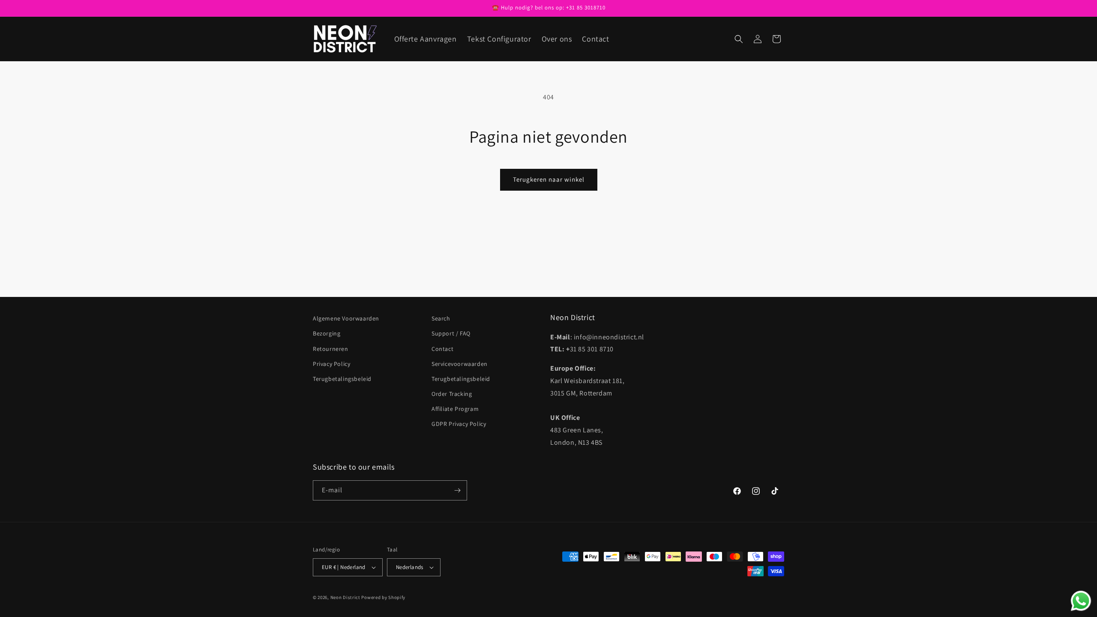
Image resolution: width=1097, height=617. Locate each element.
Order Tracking (452, 394)
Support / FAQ (451, 333)
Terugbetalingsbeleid (342, 379)
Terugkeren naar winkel (548, 179)
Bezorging (326, 333)
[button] (738, 39)
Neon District (346, 597)
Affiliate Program (455, 409)
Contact (442, 349)
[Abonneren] (457, 490)
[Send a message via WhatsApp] (1081, 601)
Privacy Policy (331, 364)
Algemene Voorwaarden (346, 318)
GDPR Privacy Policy (459, 424)
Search (441, 318)
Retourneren (330, 349)
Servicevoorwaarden (460, 364)
